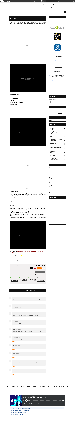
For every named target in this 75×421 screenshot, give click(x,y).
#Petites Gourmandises (55, 152)
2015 (50, 184)
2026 (50, 167)
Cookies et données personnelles (44, 388)
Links (50, 120)
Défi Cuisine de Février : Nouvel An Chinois (17, 289)
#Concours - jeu (53, 143)
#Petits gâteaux (53, 140)
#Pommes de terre (53, 158)
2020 (50, 177)
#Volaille (51, 133)
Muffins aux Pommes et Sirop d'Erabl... (54, 203)
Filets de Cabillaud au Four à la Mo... (62, 211)
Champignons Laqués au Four (62, 203)
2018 (50, 179)
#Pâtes (51, 154)
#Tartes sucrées (53, 160)
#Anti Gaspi (52, 155)
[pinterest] (44, 1)
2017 (50, 181)
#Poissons (52, 135)
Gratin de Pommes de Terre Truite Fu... (54, 196)
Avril (51, 169)
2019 (50, 178)
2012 (50, 188)
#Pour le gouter (53, 131)
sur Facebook (54, 99)
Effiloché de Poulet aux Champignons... (62, 195)
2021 (50, 175)
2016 (50, 182)
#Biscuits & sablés (53, 132)
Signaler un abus (59, 386)
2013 (50, 186)
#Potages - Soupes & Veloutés (56, 139)
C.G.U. (65, 386)
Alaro (15, 386)
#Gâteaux (52, 128)
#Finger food (52, 144)
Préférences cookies (56, 388)
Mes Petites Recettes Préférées (52, 5)
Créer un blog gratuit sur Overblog (35, 386)
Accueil (11, 12)
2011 (50, 189)
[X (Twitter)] (42, 1)
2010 (50, 190)
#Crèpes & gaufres (54, 159)
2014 (50, 185)
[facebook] (40, 1)
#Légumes (52, 126)
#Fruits (51, 145)
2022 (50, 174)
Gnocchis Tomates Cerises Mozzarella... (54, 211)
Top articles (46, 386)
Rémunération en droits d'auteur (20, 388)
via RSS (52, 101)
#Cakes (51, 150)
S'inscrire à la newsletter (39, 272)
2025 (50, 170)
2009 (50, 192)
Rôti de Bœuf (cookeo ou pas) (40, 289)
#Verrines (52, 156)
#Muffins (51, 136)
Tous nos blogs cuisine (34, 1)
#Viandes (52, 129)
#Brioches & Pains (53, 151)
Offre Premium (32, 388)
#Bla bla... (52, 137)
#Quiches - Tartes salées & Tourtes (57, 141)
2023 (50, 173)
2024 (50, 171)
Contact (16, 12)
